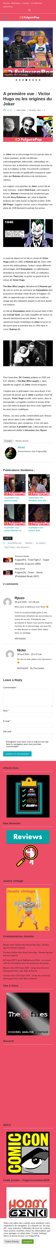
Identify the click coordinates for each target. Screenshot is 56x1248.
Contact (25, 3)
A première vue (15, 543)
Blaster (6, 945)
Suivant (49, 51)
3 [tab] (23, 80)
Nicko (10, 110)
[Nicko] (10, 453)
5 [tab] (29, 80)
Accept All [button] (27, 1241)
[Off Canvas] (4, 17)
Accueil (6, 3)
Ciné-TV (8, 538)
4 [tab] (26, 80)
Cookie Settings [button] (12, 1241)
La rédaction (36, 3)
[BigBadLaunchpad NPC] (28, 52)
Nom (6, 710)
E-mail (7, 721)
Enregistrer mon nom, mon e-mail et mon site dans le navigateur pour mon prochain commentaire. (27, 744)
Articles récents (22, 441)
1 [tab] (16, 80)
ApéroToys (8, 7)
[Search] (29, 10)
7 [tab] (36, 80)
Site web (7, 731)
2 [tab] (20, 80)
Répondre (20, 639)
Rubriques (16, 3)
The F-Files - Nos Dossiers (17, 547)
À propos (8, 441)
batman (29, 543)
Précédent (7, 51)
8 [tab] (39, 80)
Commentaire (10, 687)
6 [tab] (33, 80)
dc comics (40, 543)
